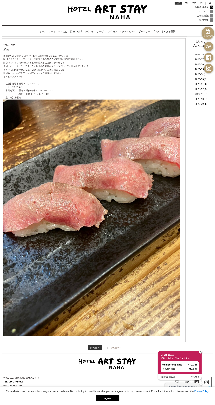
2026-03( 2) (201, 79)
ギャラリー (144, 31)
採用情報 (204, 19)
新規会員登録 (202, 7)
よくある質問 (168, 31)
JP (178, 3)
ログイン (204, 11)
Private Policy (201, 391)
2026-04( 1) (201, 74)
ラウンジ (89, 31)
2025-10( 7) (201, 99)
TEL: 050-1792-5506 (13, 381)
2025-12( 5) (201, 89)
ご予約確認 (203, 15)
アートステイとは (58, 31)
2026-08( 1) (201, 54)
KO (209, 3)
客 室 (72, 31)
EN (186, 3)
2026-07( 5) (201, 59)
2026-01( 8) (201, 84)
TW (194, 3)
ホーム (43, 31)
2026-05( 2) (201, 69)
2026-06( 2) (201, 64)
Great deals (167, 354)
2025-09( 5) (201, 104)
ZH (201, 3)
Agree (107, 398)
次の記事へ (118, 347)
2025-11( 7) (201, 94)
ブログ (155, 31)
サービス (101, 31)
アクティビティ (128, 31)
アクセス (112, 31)
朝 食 (80, 31)
